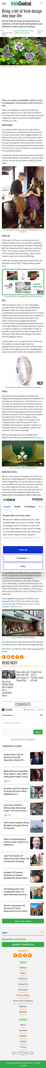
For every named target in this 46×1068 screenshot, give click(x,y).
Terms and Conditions (23, 1000)
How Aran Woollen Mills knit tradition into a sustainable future (7, 688)
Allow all (23, 550)
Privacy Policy (23, 995)
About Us (23, 978)
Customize (21, 558)
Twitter (37, 604)
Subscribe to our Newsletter (23, 944)
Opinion (23, 1036)
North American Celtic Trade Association (23, 31)
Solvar (39, 437)
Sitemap (23, 1011)
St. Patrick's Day (19, 649)
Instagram (6, 606)
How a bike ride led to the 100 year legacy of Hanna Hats (23, 676)
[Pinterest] (30, 955)
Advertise (23, 989)
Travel (23, 1047)
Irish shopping (33, 649)
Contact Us (23, 984)
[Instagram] (25, 955)
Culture (23, 1041)
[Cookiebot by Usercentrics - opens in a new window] (32, 499)
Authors (23, 967)
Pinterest (18, 606)
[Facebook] (15, 955)
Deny (23, 566)
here (3, 266)
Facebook (29, 604)
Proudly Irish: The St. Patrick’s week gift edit (37, 676)
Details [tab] (17, 506)
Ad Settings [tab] (29, 506)
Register (23, 1006)
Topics (23, 973)
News (23, 1024)
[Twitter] (20, 955)
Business (23, 1030)
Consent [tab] (7, 506)
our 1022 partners (18, 519)
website (5, 160)
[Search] (40, 3)
